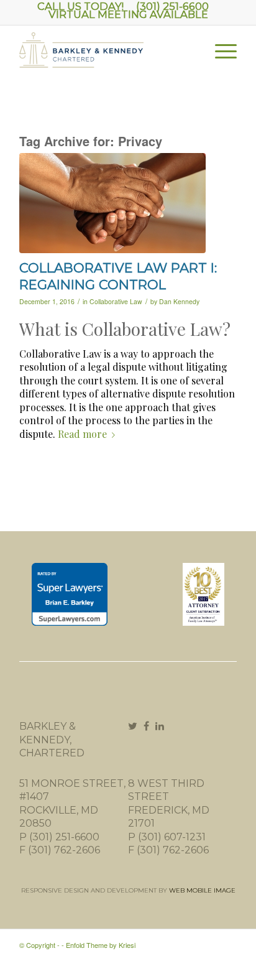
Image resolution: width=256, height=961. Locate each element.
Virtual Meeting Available (128, 14)
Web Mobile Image (202, 890)
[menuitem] (220, 50)
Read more (82, 433)
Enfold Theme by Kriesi (100, 945)
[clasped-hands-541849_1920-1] (112, 203)
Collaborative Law (115, 301)
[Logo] (106, 57)
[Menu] (220, 50)
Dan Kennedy (179, 301)
